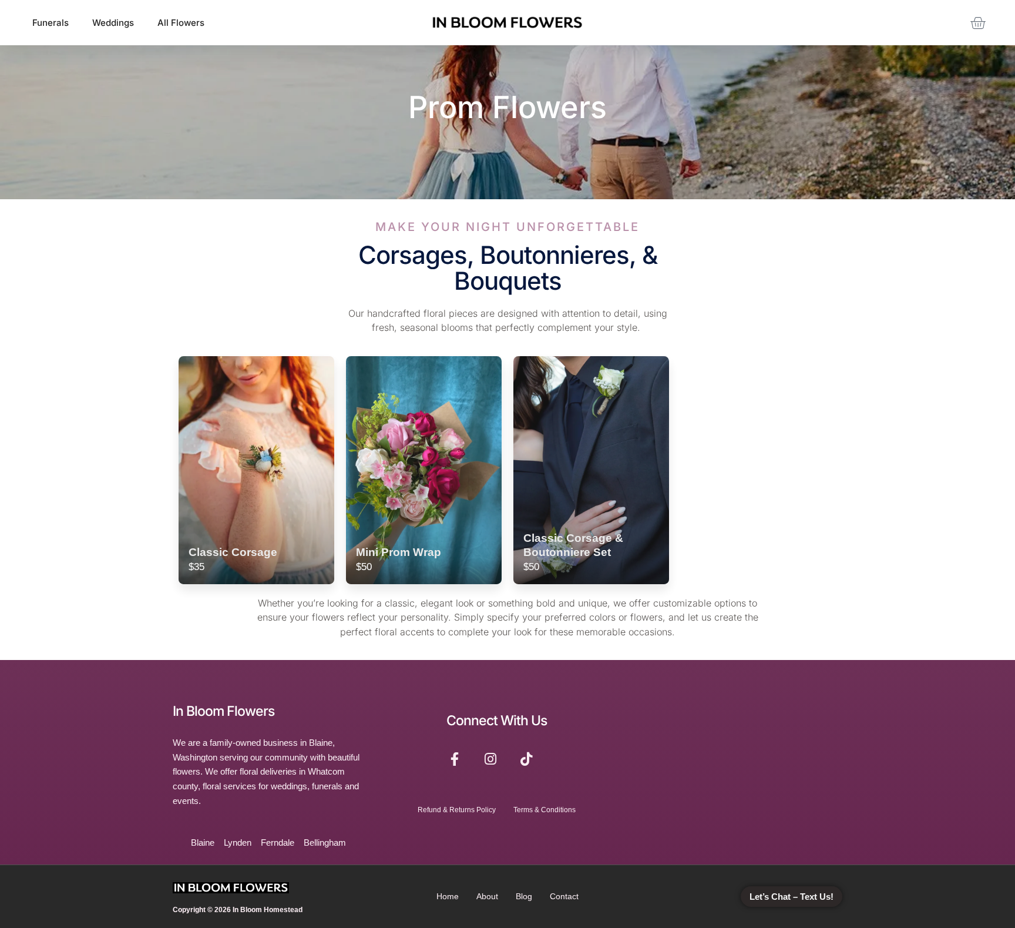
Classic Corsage (233, 551)
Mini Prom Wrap (398, 551)
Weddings (113, 22)
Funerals (50, 22)
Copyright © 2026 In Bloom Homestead (238, 910)
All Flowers (180, 22)
